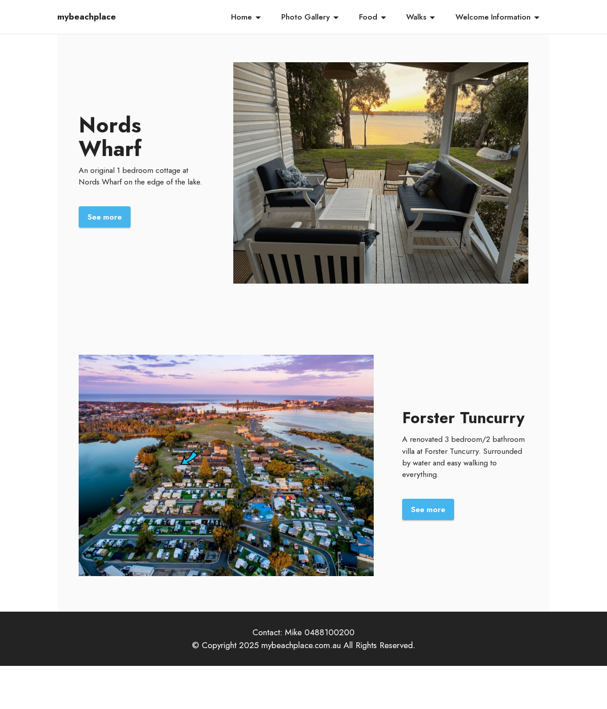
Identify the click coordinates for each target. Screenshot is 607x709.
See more (105, 217)
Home (241, 17)
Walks (416, 17)
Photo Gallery (305, 17)
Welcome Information (493, 17)
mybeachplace (86, 16)
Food (368, 17)
